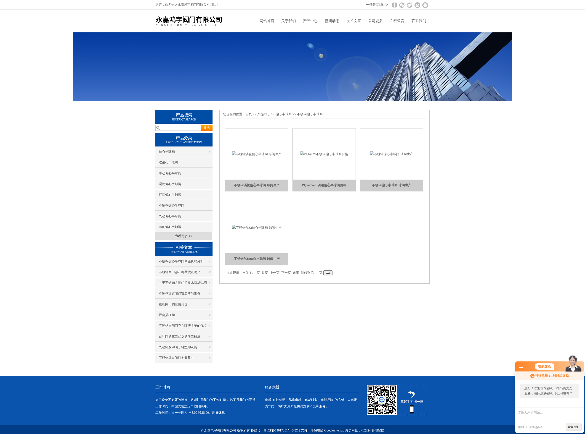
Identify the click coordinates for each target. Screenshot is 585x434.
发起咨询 (573, 427)
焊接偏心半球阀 (170, 194)
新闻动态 (332, 21)
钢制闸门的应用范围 (173, 304)
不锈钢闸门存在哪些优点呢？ (179, 272)
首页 (248, 114)
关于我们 (288, 21)
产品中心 (310, 21)
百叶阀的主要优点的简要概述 (179, 336)
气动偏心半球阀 (170, 216)
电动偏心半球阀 (170, 227)
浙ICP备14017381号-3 (278, 430)
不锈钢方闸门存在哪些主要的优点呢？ (183, 327)
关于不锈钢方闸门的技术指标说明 (183, 283)
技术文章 (353, 21)
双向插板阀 (167, 315)
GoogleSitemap (334, 430)
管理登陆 (378, 430)
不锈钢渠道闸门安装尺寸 (176, 358)
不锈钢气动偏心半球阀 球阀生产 (257, 259)
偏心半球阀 (167, 152)
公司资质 (375, 21)
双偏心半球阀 (168, 162)
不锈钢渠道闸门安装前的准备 (179, 293)
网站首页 (267, 21)
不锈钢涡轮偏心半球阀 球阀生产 (257, 185)
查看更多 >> (183, 236)
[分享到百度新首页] (417, 5)
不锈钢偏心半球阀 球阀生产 (391, 185)
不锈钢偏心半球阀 (171, 205)
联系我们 (419, 21)
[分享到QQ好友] (425, 5)
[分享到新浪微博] (409, 5)
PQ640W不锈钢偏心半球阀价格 (324, 185)
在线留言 (397, 21)
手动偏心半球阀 (170, 173)
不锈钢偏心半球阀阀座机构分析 (181, 261)
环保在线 (317, 430)
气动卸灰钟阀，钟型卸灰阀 (178, 347)
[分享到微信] (402, 5)
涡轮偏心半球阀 (170, 184)
